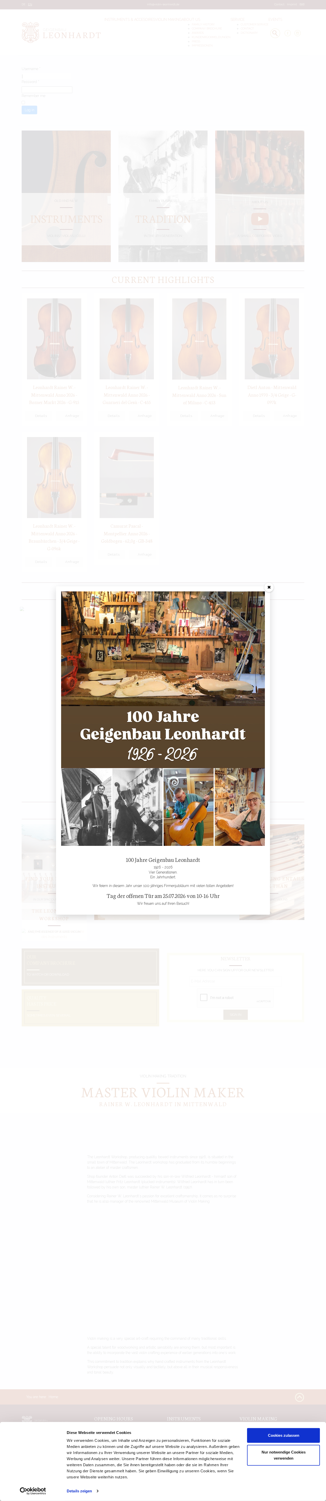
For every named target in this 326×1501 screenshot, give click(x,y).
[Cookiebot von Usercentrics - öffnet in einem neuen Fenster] (33, 1491)
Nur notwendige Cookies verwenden (284, 1455)
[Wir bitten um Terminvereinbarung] (163, 718)
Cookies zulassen (283, 1435)
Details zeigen (79, 1491)
